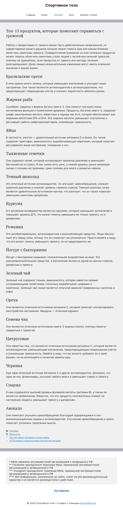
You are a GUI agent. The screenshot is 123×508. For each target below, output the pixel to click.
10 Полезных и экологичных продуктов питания (35, 440)
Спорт (44, 14)
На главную (61, 490)
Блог (71, 14)
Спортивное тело (61, 5)
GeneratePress (88, 503)
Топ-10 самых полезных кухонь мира (29, 437)
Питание (58, 14)
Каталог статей (88, 14)
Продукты (14, 434)
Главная (30, 14)
